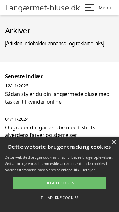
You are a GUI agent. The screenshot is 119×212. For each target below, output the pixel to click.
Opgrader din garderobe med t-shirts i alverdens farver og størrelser (51, 131)
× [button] (113, 142)
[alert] (59, 174)
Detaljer (88, 170)
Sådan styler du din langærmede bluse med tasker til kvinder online (57, 98)
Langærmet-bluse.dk (42, 8)
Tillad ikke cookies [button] (60, 197)
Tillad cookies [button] (59, 183)
